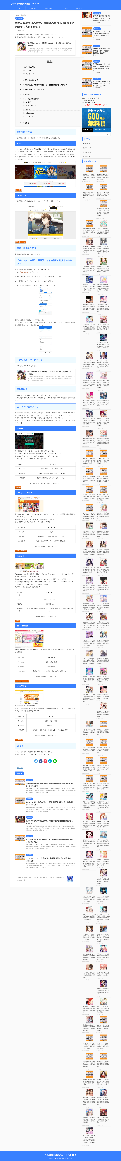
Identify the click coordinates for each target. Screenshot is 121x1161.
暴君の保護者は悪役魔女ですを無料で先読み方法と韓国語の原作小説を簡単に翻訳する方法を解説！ (103, 288)
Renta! (17, 621)
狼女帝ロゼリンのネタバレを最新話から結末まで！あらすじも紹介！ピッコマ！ (101, 84)
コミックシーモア (30, 106)
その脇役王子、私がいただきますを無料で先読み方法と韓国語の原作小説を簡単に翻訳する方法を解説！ (103, 805)
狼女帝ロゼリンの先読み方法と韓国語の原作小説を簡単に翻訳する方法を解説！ (101, 51)
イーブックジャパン (22, 681)
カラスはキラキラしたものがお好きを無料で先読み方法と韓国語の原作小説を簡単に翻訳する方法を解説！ (103, 250)
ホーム (18, 8)
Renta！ (27, 109)
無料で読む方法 (29, 67)
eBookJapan (29, 113)
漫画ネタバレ (33, 8)
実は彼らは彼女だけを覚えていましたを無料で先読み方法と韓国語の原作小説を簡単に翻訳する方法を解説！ (103, 384)
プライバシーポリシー (63, 8)
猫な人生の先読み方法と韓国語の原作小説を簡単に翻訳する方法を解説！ (103, 974)
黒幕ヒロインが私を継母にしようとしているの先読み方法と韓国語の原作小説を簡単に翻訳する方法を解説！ (103, 422)
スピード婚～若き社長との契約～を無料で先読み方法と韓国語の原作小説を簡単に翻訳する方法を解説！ (89, 1101)
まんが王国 (28, 117)
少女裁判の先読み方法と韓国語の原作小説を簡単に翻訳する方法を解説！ (89, 496)
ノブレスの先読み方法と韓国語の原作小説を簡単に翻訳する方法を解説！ (89, 749)
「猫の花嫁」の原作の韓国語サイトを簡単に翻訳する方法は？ (45, 85)
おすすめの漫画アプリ (31, 99)
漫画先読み (20, 768)
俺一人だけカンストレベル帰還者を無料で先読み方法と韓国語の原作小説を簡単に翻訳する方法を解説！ (103, 364)
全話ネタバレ (48, 8)
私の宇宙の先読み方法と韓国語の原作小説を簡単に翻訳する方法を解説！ (103, 696)
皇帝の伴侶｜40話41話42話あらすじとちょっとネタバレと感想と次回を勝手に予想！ (101, 18)
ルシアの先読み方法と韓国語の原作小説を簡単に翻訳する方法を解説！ (103, 194)
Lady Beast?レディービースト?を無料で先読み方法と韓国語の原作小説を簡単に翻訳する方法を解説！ (103, 308)
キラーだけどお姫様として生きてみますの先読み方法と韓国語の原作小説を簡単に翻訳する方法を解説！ (103, 442)
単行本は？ (27, 94)
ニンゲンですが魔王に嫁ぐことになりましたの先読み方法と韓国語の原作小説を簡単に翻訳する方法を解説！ (103, 212)
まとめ (26, 123)
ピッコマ (27, 70)
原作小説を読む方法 (30, 80)
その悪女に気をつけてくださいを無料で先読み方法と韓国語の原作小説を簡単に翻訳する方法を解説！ (103, 1101)
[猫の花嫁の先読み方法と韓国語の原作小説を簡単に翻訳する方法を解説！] (50, 761)
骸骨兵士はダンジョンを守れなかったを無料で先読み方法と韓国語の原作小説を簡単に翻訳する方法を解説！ (103, 937)
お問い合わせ (78, 8)
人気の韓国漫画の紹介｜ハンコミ (25, 3)
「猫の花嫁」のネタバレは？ (33, 89)
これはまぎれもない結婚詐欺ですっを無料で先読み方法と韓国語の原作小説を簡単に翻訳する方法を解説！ (89, 328)
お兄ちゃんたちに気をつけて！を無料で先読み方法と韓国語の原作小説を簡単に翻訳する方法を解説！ (103, 843)
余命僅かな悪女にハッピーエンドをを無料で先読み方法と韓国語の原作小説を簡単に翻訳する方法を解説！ (89, 863)
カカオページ (28, 74)
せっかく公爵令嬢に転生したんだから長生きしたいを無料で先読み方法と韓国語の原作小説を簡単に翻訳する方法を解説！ (89, 1139)
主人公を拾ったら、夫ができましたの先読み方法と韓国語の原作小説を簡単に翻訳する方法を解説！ (89, 698)
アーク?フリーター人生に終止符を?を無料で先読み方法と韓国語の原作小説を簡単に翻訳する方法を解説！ (103, 918)
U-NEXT (27, 102)
